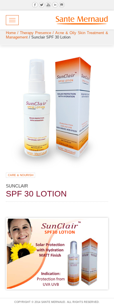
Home (11, 33)
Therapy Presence (35, 33)
